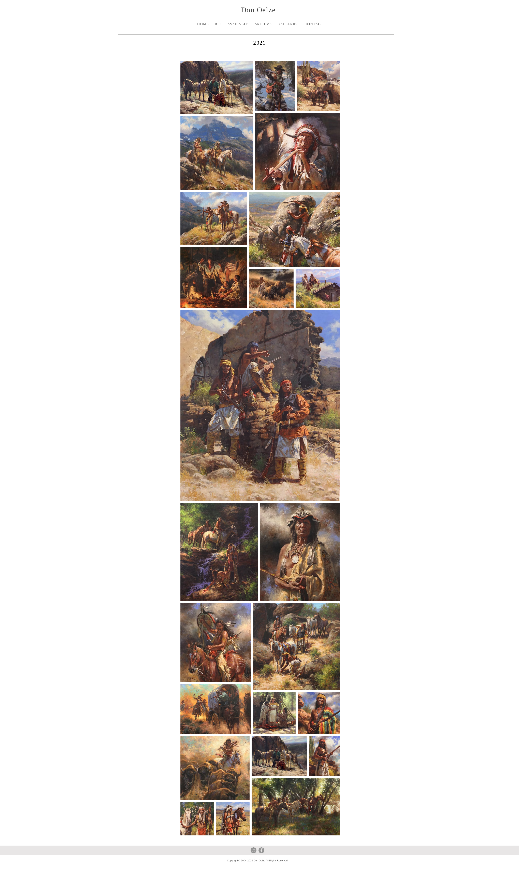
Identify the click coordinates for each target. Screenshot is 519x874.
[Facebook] (261, 850)
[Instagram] (253, 850)
